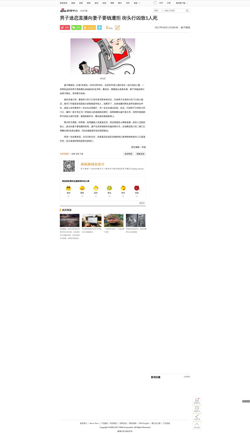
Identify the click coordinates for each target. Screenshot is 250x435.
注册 (169, 3)
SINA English (144, 423)
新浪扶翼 (155, 377)
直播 (73, 154)
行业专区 (187, 377)
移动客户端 (180, 3)
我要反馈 (140, 154)
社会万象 (84, 11)
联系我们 (113, 423)
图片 (120, 3)
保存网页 (128, 154)
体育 (81, 3)
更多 (136, 3)
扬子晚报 (185, 27)
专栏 (128, 3)
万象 (81, 154)
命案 (77, 154)
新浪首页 (63, 3)
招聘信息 (123, 423)
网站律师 (132, 423)
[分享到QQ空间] (89, 27)
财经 (89, 3)
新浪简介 (83, 423)
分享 (99, 27)
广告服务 (104, 423)
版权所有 (129, 431)
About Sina (93, 423)
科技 (104, 3)
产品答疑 (166, 423)
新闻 (73, 3)
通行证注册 (156, 423)
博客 (112, 3)
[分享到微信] (76, 27)
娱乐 (96, 3)
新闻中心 (69, 10)
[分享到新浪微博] (65, 27)
